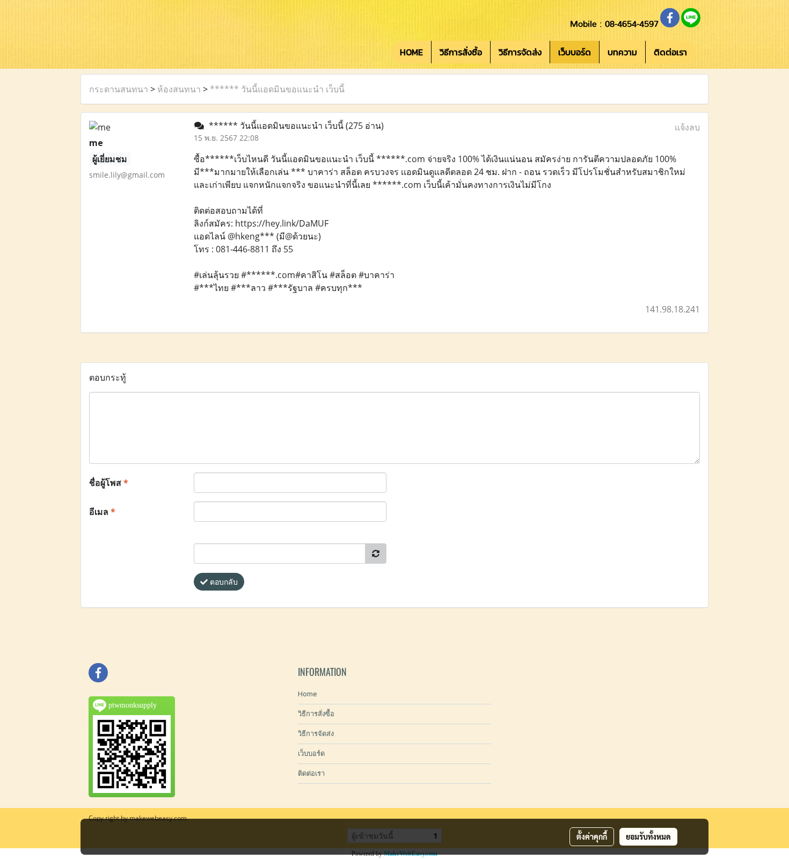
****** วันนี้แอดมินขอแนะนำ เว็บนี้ (277, 89)
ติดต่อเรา (670, 52)
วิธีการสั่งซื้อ (461, 52)
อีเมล (102, 512)
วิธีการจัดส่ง (520, 52)
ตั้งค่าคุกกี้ (591, 836)
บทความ (622, 52)
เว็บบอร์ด (574, 52)
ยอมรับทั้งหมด (648, 836)
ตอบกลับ (223, 582)
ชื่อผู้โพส (108, 483)
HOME (411, 52)
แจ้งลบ (687, 127)
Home (307, 694)
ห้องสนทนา (179, 89)
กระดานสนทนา (118, 89)
